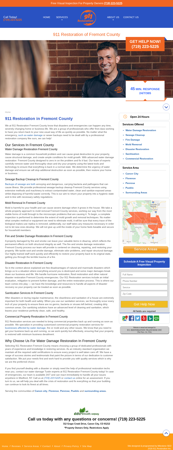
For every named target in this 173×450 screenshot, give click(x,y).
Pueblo (130, 187)
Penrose (130, 183)
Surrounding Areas (136, 192)
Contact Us (131, 17)
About (57, 446)
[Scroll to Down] (166, 107)
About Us (113, 17)
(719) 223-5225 (113, 3)
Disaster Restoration (137, 149)
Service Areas (31, 446)
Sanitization (132, 154)
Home (46, 17)
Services (62, 17)
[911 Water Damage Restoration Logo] (86, 25)
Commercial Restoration (139, 158)
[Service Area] (145, 253)
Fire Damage (133, 139)
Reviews (16, 446)
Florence (131, 178)
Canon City (132, 173)
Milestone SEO (164, 446)
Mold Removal (134, 144)
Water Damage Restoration (141, 130)
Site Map (87, 446)
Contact (46, 446)
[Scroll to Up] (166, 433)
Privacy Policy (71, 446)
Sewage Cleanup (135, 135)
